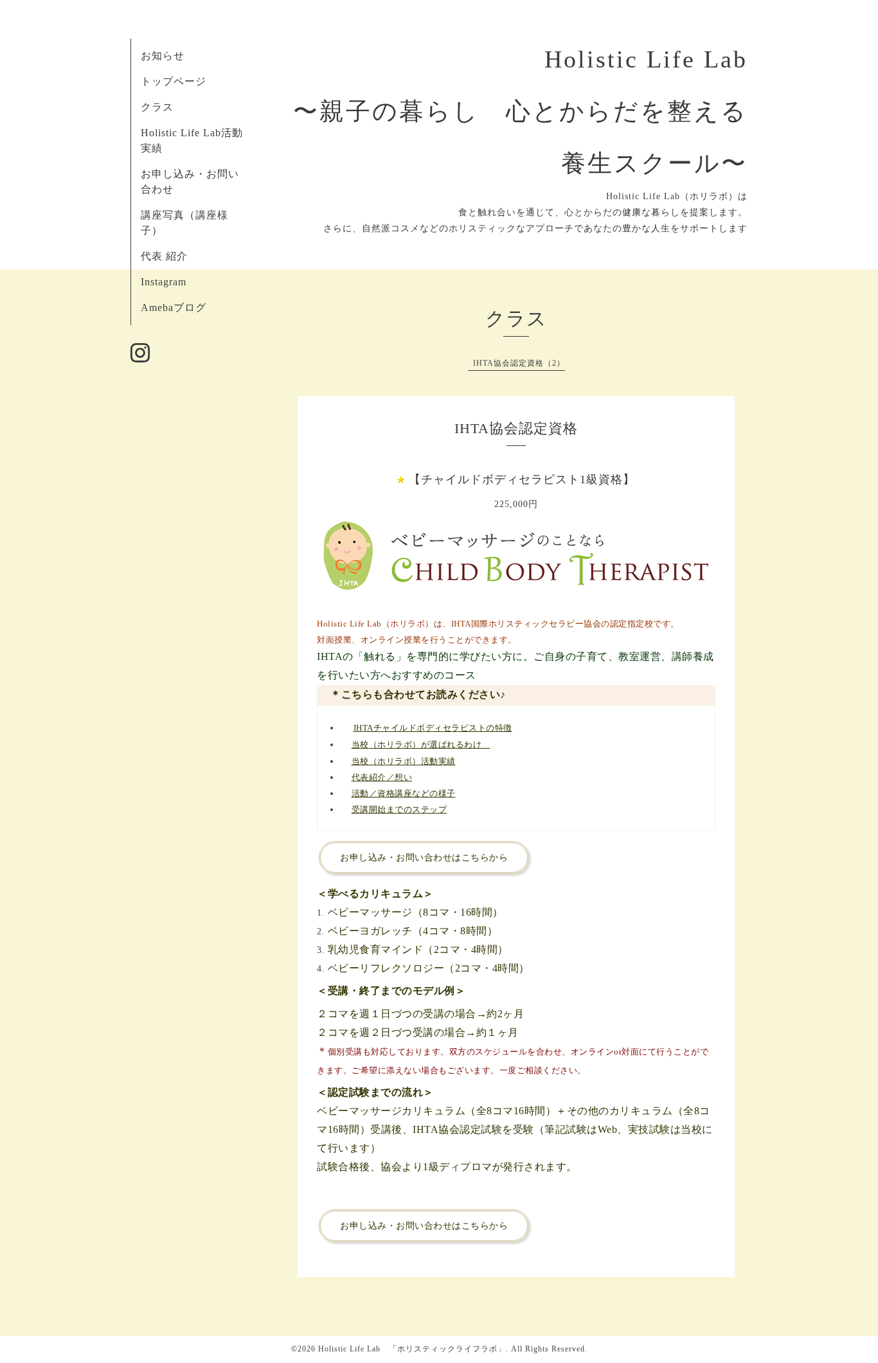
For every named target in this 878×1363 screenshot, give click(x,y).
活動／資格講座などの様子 (404, 793)
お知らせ (162, 55)
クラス (157, 107)
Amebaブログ (173, 307)
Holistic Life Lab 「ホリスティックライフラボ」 (412, 1348)
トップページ (173, 81)
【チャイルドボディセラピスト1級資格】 (522, 479)
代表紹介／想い (382, 777)
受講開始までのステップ (399, 809)
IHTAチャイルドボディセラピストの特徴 (433, 728)
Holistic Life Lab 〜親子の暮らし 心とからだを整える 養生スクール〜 (533, 111)
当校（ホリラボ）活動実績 (404, 761)
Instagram (163, 281)
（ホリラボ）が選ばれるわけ (429, 744)
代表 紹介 (164, 256)
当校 (360, 744)
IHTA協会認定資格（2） (519, 363)
